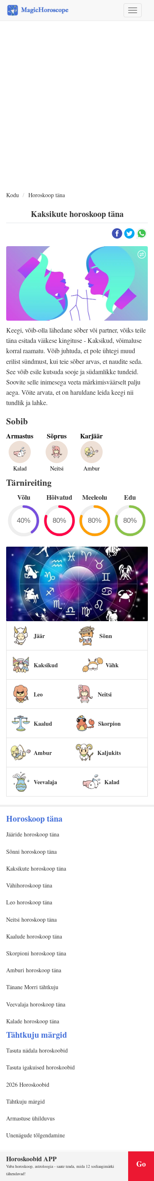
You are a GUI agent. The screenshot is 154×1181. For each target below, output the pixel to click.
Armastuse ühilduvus (30, 1118)
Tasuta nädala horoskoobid (37, 1050)
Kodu (12, 195)
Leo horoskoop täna (29, 902)
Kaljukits (109, 752)
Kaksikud (46, 665)
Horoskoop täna (46, 195)
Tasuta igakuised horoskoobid (40, 1067)
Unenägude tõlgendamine (35, 1135)
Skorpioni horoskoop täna (36, 953)
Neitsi (105, 694)
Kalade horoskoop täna (32, 1021)
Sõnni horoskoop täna (31, 851)
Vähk (112, 665)
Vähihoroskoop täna (29, 885)
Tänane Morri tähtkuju (32, 987)
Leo (38, 694)
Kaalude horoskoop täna (34, 936)
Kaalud (43, 723)
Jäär (39, 635)
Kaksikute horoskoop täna (36, 868)
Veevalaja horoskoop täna (35, 1004)
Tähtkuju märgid (25, 1101)
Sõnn (105, 635)
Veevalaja (45, 782)
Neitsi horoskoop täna (31, 919)
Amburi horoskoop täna (33, 970)
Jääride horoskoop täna (32, 834)
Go (141, 1163)
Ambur (43, 752)
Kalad (112, 782)
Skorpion (109, 723)
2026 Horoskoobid (27, 1084)
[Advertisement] (77, 106)
